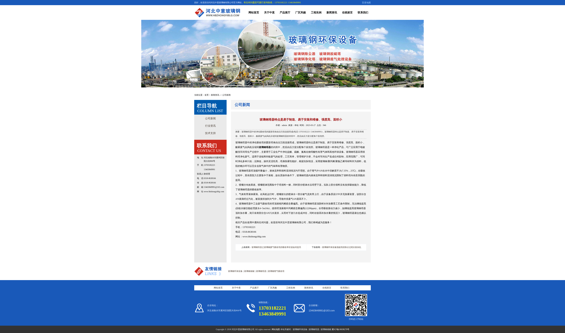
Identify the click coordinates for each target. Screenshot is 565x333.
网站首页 (254, 12)
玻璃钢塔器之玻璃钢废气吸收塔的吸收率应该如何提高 (276, 247)
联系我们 (363, 12)
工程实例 (316, 12)
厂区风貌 (300, 12)
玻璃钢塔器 (261, 271)
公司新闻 (210, 118)
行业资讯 (210, 125)
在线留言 (347, 12)
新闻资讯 (331, 12)
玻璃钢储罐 (249, 271)
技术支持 (210, 133)
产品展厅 (285, 12)
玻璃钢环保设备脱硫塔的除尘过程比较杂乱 (341, 247)
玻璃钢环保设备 (235, 271)
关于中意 (269, 12)
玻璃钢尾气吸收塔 (276, 271)
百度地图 (366, 2)
